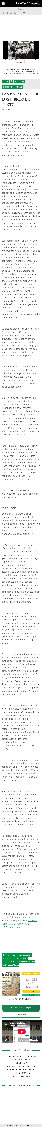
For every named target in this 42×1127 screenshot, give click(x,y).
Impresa (31, 991)
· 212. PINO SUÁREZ (21, 1073)
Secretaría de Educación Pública (15, 958)
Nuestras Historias (12, 87)
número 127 (19, 924)
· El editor (21, 1063)
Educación (27, 955)
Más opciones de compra (21, 1008)
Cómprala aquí (13, 927)
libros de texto (16, 955)
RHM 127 (6, 955)
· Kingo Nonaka (21, 1076)
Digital (31, 995)
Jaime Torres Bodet (9, 962)
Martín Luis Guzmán (27, 962)
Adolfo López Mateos (10, 965)
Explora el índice (21, 1014)
